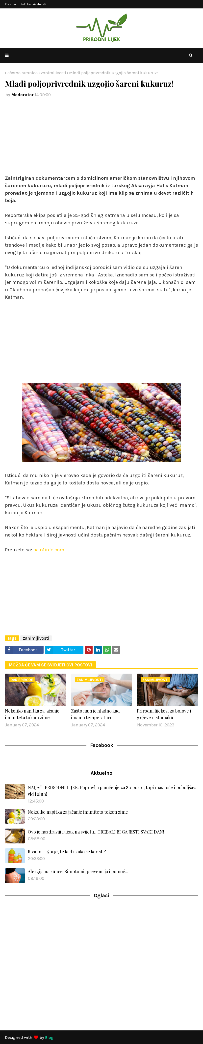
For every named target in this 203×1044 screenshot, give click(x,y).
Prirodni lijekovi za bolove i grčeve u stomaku (164, 714)
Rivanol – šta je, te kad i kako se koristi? (67, 852)
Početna (10, 4)
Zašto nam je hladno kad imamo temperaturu (95, 714)
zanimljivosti (53, 72)
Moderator (22, 94)
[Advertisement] (101, 140)
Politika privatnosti (33, 4)
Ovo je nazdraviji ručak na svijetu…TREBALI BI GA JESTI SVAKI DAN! (96, 832)
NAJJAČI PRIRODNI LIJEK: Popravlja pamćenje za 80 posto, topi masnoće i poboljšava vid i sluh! (113, 790)
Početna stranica (21, 72)
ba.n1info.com (48, 550)
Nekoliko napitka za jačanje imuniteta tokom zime (32, 714)
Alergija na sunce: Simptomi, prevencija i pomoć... (78, 871)
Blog (49, 1037)
